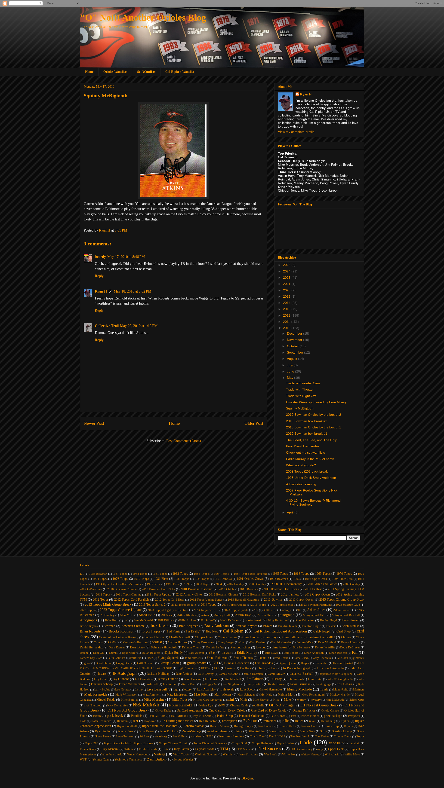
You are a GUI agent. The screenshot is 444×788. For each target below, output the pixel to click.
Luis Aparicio (206, 689)
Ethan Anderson (314, 652)
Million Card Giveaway (207, 699)
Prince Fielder (310, 716)
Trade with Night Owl (301, 396)
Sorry (323, 731)
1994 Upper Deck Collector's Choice (119, 584)
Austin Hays (243, 615)
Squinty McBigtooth (300, 408)
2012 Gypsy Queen (317, 594)
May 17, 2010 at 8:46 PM (126, 257)
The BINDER (277, 736)
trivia (165, 749)
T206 (210, 736)
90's (299, 610)
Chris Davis (250, 637)
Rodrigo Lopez (243, 726)
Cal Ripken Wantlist (179, 71)
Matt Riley (201, 694)
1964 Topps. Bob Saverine (250, 573)
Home (89, 71)
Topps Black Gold (116, 743)
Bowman (109, 626)
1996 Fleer (172, 584)
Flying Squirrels (168, 658)
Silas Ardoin (256, 731)
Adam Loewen (342, 610)
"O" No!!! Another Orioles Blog (143, 17)
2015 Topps (258, 604)
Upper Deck (336, 749)
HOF (217, 668)
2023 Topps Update (236, 610)
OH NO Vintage (281, 705)
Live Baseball (157, 689)
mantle (324, 689)
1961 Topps (159, 573)
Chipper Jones (204, 637)
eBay (212, 652)
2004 (219, 584)
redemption (229, 721)
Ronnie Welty (287, 726)
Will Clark (332, 754)
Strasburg (160, 736)
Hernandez (321, 663)
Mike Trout (179, 699)
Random (122, 721)
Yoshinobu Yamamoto (128, 759)
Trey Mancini (110, 749)
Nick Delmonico (117, 705)
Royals (348, 726)
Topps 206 (91, 743)
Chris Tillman (291, 637)
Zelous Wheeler (183, 759)
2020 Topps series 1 (283, 604)
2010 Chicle (226, 589)
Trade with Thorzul (299, 389)
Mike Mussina (154, 699)
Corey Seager (226, 642)
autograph (287, 615)
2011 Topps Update (158, 594)
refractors (269, 721)
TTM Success (269, 748)
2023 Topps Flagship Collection (168, 610)
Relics (299, 721)
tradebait (354, 743)
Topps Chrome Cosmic (173, 743)
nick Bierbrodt (93, 705)
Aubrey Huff (222, 615)
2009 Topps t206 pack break (307, 471)
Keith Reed (189, 684)
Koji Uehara (344, 684)
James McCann (228, 673)
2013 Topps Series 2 (152, 604)
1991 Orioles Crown (250, 578)
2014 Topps (208, 604)
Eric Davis (271, 652)
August (292, 358)
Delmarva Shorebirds (164, 647)
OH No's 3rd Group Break (127, 710)
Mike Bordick (130, 699)
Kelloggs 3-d (209, 684)
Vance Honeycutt (138, 754)
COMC (112, 642)
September (295, 352)
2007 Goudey (235, 584)
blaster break (253, 620)
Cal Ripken (233, 631)
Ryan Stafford (103, 731)
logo (176, 689)
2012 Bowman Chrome (223, 594)
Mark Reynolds (95, 694)
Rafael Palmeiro (101, 721)
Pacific (97, 716)
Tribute (129, 749)
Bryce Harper (151, 631)
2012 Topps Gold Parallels (131, 599)
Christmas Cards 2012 (320, 637)
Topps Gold (239, 743)
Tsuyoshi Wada (204, 749)
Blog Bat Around (279, 620)
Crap (242, 642)
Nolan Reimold (180, 705)
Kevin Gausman (300, 684)
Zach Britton (156, 759)
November (295, 340)
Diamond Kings (239, 647)
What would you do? (301, 465)
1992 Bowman (279, 578)
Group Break (169, 663)
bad (126, 620)
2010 (287, 328)
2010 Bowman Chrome (122, 589)
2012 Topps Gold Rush (170, 599)
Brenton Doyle (311, 626)
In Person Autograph (297, 668)
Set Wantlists (146, 71)
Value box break (111, 754)
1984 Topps (201, 578)
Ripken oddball (127, 726)
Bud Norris (173, 631)
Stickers (144, 736)
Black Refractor (230, 620)
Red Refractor (208, 721)
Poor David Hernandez (302, 446)
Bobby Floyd (328, 620)
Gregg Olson (124, 663)
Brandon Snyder (246, 626)
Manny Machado (299, 689)
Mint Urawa (260, 699)
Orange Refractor (304, 710)
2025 (287, 265)
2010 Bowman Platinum (196, 589)
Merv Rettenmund (313, 694)
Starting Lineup (342, 731)
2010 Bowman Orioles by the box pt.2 (313, 414)
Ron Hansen (266, 726)
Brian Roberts (90, 631)
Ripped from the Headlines (159, 726)
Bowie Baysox (89, 626)
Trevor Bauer (88, 749)
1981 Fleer (161, 578)
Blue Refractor (304, 620)
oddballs (258, 705)
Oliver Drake (163, 710)
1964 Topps (221, 573)
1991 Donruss (223, 578)
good (87, 663)
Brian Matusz (350, 626)
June (291, 371)
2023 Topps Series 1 (206, 610)
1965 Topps (280, 573)
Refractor (250, 721)
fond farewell (193, 658)
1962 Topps (180, 573)
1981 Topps (181, 578)
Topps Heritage (261, 743)
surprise (196, 736)
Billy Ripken (187, 620)
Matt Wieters (222, 694)
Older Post (253, 423)
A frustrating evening (301, 484)
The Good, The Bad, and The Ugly (311, 440)
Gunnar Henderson (236, 663)
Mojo (287, 699)
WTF (83, 759)
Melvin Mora (286, 694)
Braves (267, 626)
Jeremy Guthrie (168, 679)
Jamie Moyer (276, 673)
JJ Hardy (276, 679)
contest (157, 642)
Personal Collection (252, 716)
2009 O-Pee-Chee (91, 589)
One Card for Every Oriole (227, 710)
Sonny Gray (307, 731)
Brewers (331, 626)
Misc (276, 699)
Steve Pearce (103, 736)
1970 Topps (344, 573)
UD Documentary (301, 749)
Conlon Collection (135, 642)
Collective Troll (107, 326)
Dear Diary (137, 647)
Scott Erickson (169, 731)
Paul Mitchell (179, 716)
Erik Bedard (291, 652)
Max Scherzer (246, 694)
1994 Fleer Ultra (342, 578)
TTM (224, 749)
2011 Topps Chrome (128, 594)
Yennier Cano (101, 759)
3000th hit (269, 610)
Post (293, 716)
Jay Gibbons (121, 679)
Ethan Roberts (338, 652)
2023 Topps (87, 610)
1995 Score (154, 584)
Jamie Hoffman (253, 673)
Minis (243, 699)
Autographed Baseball (346, 615)
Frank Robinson (217, 658)
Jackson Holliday (158, 673)
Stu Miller (179, 736)
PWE (83, 721)
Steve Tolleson (125, 736)
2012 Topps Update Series (206, 599)
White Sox (289, 754)
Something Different (282, 731)
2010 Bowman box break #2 (306, 421)
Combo (98, 642)
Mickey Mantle (340, 694)
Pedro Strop (225, 716)
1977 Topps (141, 578)
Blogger (247, 778)
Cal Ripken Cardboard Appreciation (280, 631)
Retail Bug (328, 721)
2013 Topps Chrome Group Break (341, 599)
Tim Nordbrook (300, 736)
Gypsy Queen (287, 663)
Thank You (257, 736)
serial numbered (217, 731)
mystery (316, 699)
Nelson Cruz (356, 699)
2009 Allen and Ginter (322, 584)
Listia (138, 689)
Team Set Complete (231, 736)
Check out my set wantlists (305, 452)
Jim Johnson (212, 679)
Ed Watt (227, 652)
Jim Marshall (233, 679)
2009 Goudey (351, 584)
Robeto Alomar (219, 726)
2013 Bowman (273, 599)
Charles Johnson (153, 637)
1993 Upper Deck (316, 578)
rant (135, 721)
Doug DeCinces (350, 647)
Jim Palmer (254, 679)
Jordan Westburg (129, 684)
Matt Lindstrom (177, 694)
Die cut (261, 647)
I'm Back (245, 668)
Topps (360, 736)
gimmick (358, 658)
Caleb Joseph (321, 631)
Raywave (150, 721)
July (290, 365)
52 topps (286, 610)
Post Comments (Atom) (183, 441)
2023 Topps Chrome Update (121, 610)
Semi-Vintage (192, 731)
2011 (287, 322)
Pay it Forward (202, 716)
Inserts (102, 673)
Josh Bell (152, 684)
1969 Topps (322, 573)
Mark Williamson (126, 694)
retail (312, 721)
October (293, 346)
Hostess (230, 668)
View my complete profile (296, 132)
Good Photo (103, 663)
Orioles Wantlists (115, 71)
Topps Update (285, 743)
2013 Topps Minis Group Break (108, 604)
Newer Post (94, 423)
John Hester (315, 679)
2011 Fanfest (313, 589)
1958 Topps (140, 573)
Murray (301, 699)
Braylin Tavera (287, 626)
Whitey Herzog (310, 754)
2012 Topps (100, 599)
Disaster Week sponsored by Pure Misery (316, 402)
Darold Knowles (281, 642)
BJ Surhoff (208, 620)
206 (255, 610)
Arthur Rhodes (186, 615)
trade (306, 742)
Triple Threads (148, 749)
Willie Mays (352, 754)
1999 (187, 584)
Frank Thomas (243, 658)
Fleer (149, 658)
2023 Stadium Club (348, 604)
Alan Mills (126, 615)
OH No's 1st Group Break (319, 705)
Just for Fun (170, 684)
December (295, 333)
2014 (287, 303)
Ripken (345, 721)
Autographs (88, 620)
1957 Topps (119, 573)
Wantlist (228, 754)
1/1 (82, 573)
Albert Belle (147, 615)
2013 (287, 309)
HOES (205, 668)
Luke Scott (247, 689)
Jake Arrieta (184, 673)
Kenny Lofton (254, 684)
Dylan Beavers (151, 652)
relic (285, 721)
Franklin (264, 658)
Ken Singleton (231, 684)
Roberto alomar (193, 726)
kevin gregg (323, 684)
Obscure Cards (239, 705)
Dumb (113, 652)
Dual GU (98, 652)
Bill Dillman (166, 620)
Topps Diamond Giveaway (210, 743)
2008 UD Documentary (286, 584)
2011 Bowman (249, 589)
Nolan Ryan (206, 705)
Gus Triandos (264, 663)
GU (215, 663)
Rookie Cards (309, 726)
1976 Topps (120, 578)
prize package (333, 716)
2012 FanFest (290, 594)
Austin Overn (266, 615)
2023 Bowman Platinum (315, 604)
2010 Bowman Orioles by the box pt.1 (313, 427)
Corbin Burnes (177, 642)
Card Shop (343, 631)
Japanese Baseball (301, 673)
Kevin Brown (276, 684)
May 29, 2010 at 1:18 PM (138, 326)
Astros (205, 615)
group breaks (196, 663)
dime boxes (279, 647)
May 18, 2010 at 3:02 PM (132, 291)
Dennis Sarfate (215, 647)
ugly (320, 749)
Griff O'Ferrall (145, 663)
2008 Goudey (257, 584)
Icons (274, 668)
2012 (287, 315)
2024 (287, 271)
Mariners (358, 689)
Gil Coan (342, 658)
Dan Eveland (258, 642)
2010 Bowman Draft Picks (158, 589)
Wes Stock (270, 754)
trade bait (335, 743)
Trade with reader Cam (303, 383)
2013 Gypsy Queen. (301, 599)
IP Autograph (125, 673)
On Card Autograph (190, 710)
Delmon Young (191, 647)
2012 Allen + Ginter (189, 594)
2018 (287, 296)
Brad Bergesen (188, 626)
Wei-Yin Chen (248, 754)
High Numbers (186, 668)
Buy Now (212, 631)
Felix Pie (135, 658)
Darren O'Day (304, 642)
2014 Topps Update (234, 604)
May (290, 377)
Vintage (159, 754)
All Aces (166, 615)
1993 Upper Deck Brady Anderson (311, 478)
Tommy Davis (343, 736)
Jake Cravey (206, 673)
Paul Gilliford (157, 716)
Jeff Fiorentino (144, 679)
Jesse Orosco (192, 679)
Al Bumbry (107, 615)
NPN (222, 705)
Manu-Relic (340, 689)
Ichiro (261, 668)
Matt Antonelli (152, 694)
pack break (115, 716)
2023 (287, 277)
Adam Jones (316, 610)
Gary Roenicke (322, 658)
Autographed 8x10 (315, 615)
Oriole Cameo (330, 710)
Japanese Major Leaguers (336, 673)
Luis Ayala (227, 689)
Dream (84, 652)
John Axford (295, 679)
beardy (100, 257)
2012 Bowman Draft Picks (259, 594)
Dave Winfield (327, 642)
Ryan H (101, 291)
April (290, 512)
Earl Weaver (196, 652)
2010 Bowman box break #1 (306, 433)
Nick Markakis (146, 704)
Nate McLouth (335, 699)
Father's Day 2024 (91, 658)
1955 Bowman (98, 573)
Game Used (300, 658)
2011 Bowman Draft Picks (281, 589)
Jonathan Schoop (102, 684)
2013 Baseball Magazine (243, 599)
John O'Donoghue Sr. (340, 679)
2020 (287, 290)
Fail (355, 652)
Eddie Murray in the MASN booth (310, 459)
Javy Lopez (101, 679)
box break (160, 625)
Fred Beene (281, 658)
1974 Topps (100, 578)
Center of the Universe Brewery (118, 637)
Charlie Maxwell (179, 637)
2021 (287, 284)
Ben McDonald (143, 620)
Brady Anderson (216, 626)
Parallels (136, 716)
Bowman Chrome (133, 626)
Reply (99, 276)
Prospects (354, 716)
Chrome (346, 637)
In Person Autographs (330, 668)
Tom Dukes (322, 736)
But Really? (193, 631)
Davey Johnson (350, 642)
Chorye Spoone (227, 637)
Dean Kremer (117, 647)
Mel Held (266, 694)
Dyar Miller (129, 652)
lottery (187, 689)
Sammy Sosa (125, 731)
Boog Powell (350, 620)
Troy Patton (181, 749)
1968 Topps (301, 573)
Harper (305, 663)
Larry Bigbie (102, 689)
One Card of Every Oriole (268, 710)
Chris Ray (269, 637)
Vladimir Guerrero (206, 754)
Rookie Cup (331, 726)
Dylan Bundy (174, 652)
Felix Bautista (116, 658)
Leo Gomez (122, 689)
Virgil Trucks (181, 754)
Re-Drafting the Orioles (177, 721)
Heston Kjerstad (343, 663)
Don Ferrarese (301, 647)
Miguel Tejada (105, 699)
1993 (296, 578)
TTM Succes (244, 749)
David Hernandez (91, 647)
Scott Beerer (146, 731)
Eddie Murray (247, 652)
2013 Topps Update (183, 604)
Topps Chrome (143, 743)
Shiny (238, 731)
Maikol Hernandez (270, 689)
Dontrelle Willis (325, 647)
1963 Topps (201, 573)
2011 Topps (103, 594)
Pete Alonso (278, 716)
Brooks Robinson (122, 631)
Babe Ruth (112, 620)
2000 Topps (203, 584)
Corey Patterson (203, 642)
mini (230, 699)
